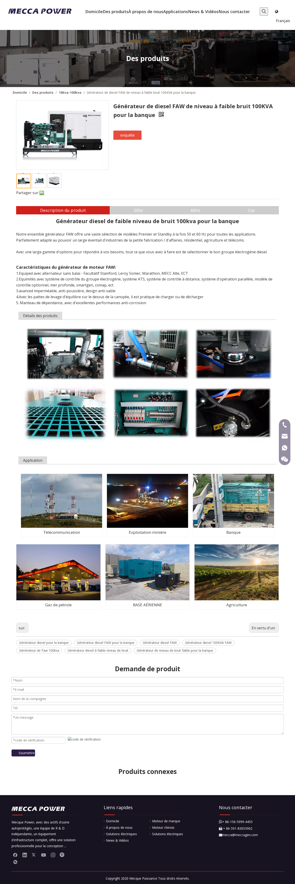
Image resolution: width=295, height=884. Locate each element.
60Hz (195, 210)
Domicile (112, 821)
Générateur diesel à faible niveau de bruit (98, 650)
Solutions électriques (121, 834)
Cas (251, 210)
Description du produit (63, 210)
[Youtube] (43, 854)
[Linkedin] (24, 854)
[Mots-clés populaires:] (264, 11)
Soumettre (27, 753)
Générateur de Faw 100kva (39, 650)
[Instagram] (53, 854)
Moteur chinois (163, 827)
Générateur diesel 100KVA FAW (208, 642)
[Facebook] (15, 854)
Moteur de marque (166, 821)
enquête (127, 135)
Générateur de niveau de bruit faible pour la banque (175, 650)
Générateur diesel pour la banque (44, 642)
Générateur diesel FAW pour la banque (105, 642)
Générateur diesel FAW (160, 642)
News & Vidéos (117, 840)
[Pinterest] (62, 854)
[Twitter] (34, 854)
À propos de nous (119, 827)
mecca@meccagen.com (238, 835)
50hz (138, 210)
